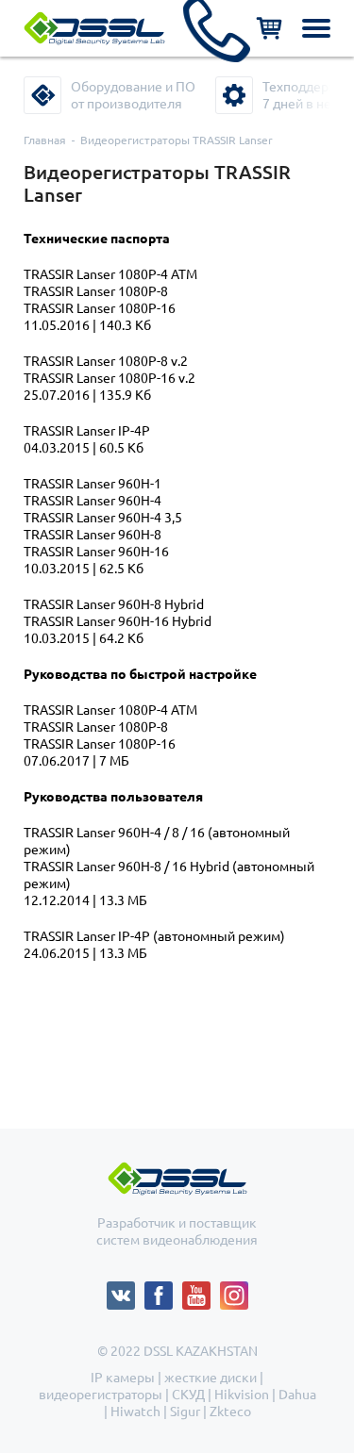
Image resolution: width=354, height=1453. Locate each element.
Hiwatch (135, 1411)
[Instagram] (234, 1289)
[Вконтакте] (125, 1289)
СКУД (188, 1394)
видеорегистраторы (100, 1394)
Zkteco (230, 1411)
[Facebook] (163, 1289)
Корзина (269, 28)
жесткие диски (210, 1377)
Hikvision (241, 1394)
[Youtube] (201, 1289)
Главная (45, 140)
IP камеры (123, 1377)
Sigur (185, 1411)
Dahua (297, 1394)
